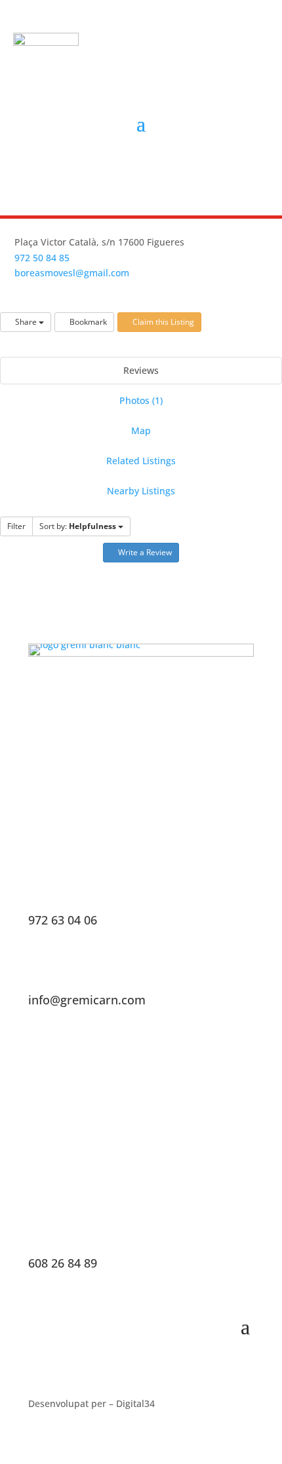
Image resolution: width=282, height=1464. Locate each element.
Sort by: (77, 526)
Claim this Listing (162, 321)
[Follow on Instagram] (138, 171)
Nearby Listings (141, 491)
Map (141, 430)
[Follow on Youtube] (168, 171)
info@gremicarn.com (87, 1000)
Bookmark (87, 321)
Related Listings (141, 460)
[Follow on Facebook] (107, 171)
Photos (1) (141, 400)
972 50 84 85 (42, 257)
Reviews (141, 370)
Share (26, 321)
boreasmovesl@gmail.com (71, 272)
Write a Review (144, 552)
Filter (16, 526)
